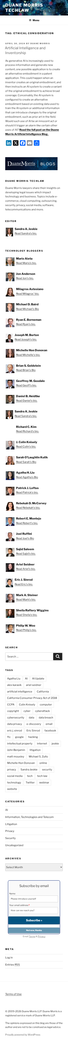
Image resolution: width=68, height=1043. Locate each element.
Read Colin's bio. (26, 446)
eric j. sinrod (14, 730)
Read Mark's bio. (26, 599)
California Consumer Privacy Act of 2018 (32, 698)
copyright (13, 711)
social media (14, 776)
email (49, 724)
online (43, 763)
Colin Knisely (27, 704)
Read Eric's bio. (24, 584)
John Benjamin (16, 750)
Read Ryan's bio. (26, 324)
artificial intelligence (19, 691)
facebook (50, 730)
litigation (35, 750)
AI (26, 678)
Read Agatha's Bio (27, 477)
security (47, 769)
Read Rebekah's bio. (28, 507)
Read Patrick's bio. (27, 492)
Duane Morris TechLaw (24, 8)
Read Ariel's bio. (25, 568)
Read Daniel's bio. (26, 400)
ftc (9, 737)
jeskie (55, 743)
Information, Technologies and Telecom (29, 817)
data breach (46, 717)
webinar (44, 782)
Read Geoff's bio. (26, 385)
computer (46, 704)
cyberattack (42, 711)
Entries (12, 964)
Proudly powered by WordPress (22, 1034)
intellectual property (19, 743)
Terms (32, 936)
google (19, 737)
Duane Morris (40, 43)
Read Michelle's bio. (28, 354)
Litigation (11, 824)
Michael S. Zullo (38, 756)
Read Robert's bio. (27, 523)
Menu (36, 20)
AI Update (38, 678)
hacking (33, 737)
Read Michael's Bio (27, 309)
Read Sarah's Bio (26, 462)
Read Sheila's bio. (26, 614)
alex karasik (14, 685)
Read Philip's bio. (26, 630)
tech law (42, 776)
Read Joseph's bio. (26, 339)
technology (14, 782)
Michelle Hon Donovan (21, 763)
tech (30, 776)
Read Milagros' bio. (27, 293)
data (31, 717)
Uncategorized (14, 845)
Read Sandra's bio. (26, 233)
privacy (11, 769)
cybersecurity (15, 717)
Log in (9, 957)
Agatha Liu (13, 678)
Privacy (9, 831)
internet (42, 743)
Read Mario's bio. (26, 263)
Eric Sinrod (33, 730)
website (12, 789)
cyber (27, 711)
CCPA (10, 704)
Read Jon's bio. (25, 278)
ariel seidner (33, 685)
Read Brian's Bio (26, 370)
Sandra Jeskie (29, 769)
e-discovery (34, 724)
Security (10, 838)
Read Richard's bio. (27, 431)
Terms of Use (13, 994)
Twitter (30, 782)
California (43, 691)
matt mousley (15, 756)
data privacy (14, 724)
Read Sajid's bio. (26, 553)
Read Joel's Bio (25, 538)
